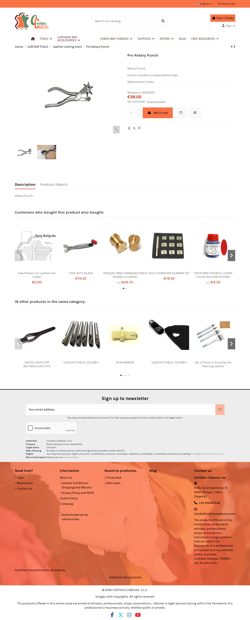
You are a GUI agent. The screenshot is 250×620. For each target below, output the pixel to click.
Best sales (113, 483)
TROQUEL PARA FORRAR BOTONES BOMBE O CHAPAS (125, 275)
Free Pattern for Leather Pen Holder (37, 275)
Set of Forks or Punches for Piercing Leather (213, 364)
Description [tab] (25, 185)
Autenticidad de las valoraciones (75, 517)
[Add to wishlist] (181, 112)
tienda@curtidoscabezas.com (207, 453)
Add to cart (160, 113)
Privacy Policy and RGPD (78, 493)
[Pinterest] (139, 128)
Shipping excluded (156, 102)
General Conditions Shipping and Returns (77, 485)
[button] (76, 38)
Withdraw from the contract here (125, 577)
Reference (134, 92)
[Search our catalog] (163, 21)
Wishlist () (228, 3)
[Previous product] (232, 47)
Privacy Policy (71, 457)
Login (20, 477)
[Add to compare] (195, 112)
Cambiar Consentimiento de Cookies (40, 570)
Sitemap (67, 504)
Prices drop (113, 477)
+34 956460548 (209, 503)
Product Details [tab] (54, 185)
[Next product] (234, 47)
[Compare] (35, 270)
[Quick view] (42, 270)
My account (25, 483)
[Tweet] (134, 128)
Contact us (24, 488)
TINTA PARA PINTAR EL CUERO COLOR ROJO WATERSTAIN (213, 275)
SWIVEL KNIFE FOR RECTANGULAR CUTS (37, 364)
